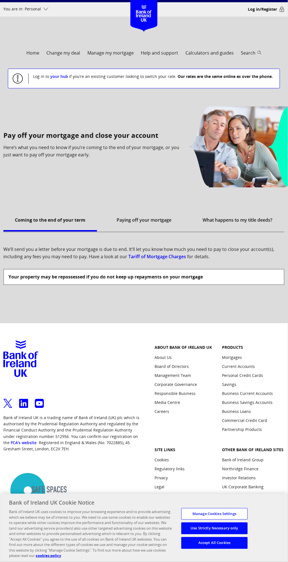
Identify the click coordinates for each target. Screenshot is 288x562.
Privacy (161, 477)
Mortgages (232, 357)
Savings (229, 384)
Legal (159, 486)
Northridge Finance (240, 468)
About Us (163, 357)
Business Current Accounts (247, 393)
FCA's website (24, 442)
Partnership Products (242, 429)
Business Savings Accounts (247, 402)
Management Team (173, 375)
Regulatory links (170, 468)
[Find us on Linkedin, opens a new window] (23, 400)
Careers (162, 411)
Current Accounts (238, 366)
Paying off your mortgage (144, 220)
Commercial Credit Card (244, 420)
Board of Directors (172, 366)
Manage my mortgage (110, 53)
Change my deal (63, 53)
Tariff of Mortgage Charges (157, 256)
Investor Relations (239, 477)
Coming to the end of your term (50, 220)
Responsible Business (175, 393)
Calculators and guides (209, 53)
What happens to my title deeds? (237, 220)
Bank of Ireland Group (243, 459)
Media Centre (167, 402)
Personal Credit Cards (242, 375)
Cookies (162, 459)
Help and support (159, 53)
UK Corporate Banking (243, 486)
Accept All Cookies (214, 542)
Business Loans (236, 411)
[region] (144, 527)
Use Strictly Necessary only (214, 527)
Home (32, 53)
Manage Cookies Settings (214, 513)
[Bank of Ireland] (144, 8)
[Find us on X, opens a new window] (7, 400)
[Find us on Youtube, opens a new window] (39, 400)
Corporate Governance (176, 384)
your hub (59, 76)
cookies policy (48, 555)
